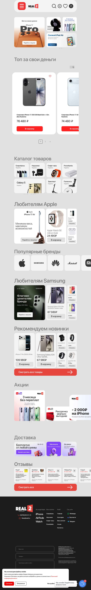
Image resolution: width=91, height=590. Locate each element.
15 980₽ (70, 239)
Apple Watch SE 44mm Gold (54, 231)
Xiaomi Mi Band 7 (71, 343)
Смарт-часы (50, 521)
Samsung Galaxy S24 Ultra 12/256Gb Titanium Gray (45, 356)
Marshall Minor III (61, 343)
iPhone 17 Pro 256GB (71, 218)
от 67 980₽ (20, 288)
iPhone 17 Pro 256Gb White (24, 354)
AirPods (40, 517)
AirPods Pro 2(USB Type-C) (71, 237)
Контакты (60, 528)
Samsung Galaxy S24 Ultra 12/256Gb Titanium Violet (55, 307)
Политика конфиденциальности (66, 557)
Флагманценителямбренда (24, 298)
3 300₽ (69, 345)
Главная (59, 513)
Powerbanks (49, 524)
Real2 (58, 509)
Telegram (72, 521)
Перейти (34, 168)
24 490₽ (52, 235)
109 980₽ (70, 221)
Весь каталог (61, 521)
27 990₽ (60, 363)
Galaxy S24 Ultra (22, 305)
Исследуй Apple (40, 509)
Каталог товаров (32, 159)
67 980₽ (52, 312)
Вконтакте (72, 517)
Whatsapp (73, 513)
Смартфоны (50, 513)
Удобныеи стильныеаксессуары (51, 28)
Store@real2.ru (26, 518)
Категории (60, 517)
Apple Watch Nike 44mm (72, 361)
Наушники (36, 166)
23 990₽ (70, 315)
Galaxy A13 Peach (72, 295)
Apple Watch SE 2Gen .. (61, 361)
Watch (39, 521)
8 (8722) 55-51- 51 (25, 515)
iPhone (39, 514)
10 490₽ (59, 345)
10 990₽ (70, 297)
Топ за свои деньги (35, 59)
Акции (59, 524)
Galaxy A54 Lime (71, 313)
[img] (53, 24)
